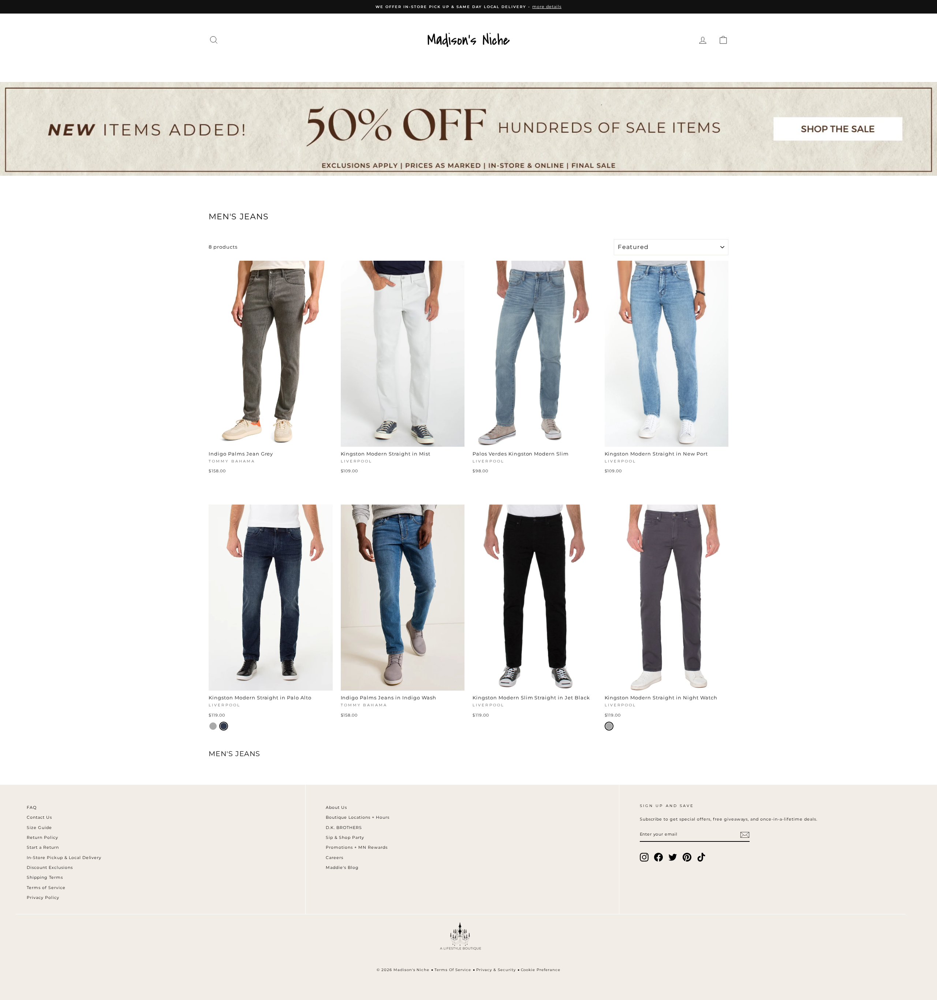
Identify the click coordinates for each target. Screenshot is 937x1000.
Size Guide (39, 827)
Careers (334, 857)
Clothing (292, 67)
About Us (336, 807)
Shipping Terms (45, 877)
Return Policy (42, 837)
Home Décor (463, 67)
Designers (343, 67)
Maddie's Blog (342, 867)
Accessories (401, 67)
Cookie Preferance (541, 969)
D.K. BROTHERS (344, 827)
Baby (593, 67)
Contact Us (39, 817)
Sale (655, 67)
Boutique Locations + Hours (357, 817)
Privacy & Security (496, 969)
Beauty (557, 67)
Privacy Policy (43, 897)
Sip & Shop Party (345, 837)
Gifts (624, 67)
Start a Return (43, 847)
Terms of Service (46, 887)
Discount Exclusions (50, 867)
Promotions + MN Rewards (356, 847)
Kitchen (516, 67)
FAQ (32, 807)
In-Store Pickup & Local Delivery (64, 857)
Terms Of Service (452, 969)
